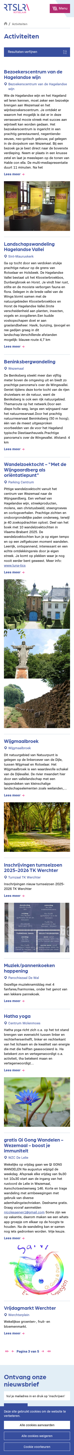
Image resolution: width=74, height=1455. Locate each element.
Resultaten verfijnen (22, 51)
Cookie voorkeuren (37, 1447)
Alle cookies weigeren (37, 1436)
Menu (63, 8)
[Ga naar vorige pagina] (13, 1351)
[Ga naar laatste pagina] (49, 1351)
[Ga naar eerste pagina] (7, 1351)
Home (5, 23)
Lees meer (12, 174)
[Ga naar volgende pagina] (43, 1351)
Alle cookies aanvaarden (37, 1425)
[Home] (17, 8)
